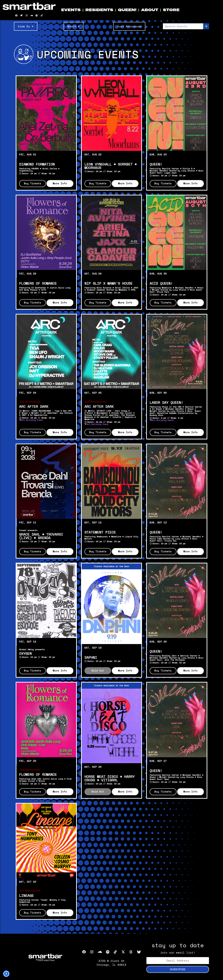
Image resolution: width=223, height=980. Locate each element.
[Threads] (131, 951)
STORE (171, 10)
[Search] (206, 26)
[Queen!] (177, 113)
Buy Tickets (32, 183)
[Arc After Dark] (46, 352)
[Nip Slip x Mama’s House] (111, 232)
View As (24, 26)
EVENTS (71, 10)
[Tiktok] (42, 15)
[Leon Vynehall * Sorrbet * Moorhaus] (111, 113)
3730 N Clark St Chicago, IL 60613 (111, 963)
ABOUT (149, 10)
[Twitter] (21, 15)
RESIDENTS (99, 10)
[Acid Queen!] (177, 232)
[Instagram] (26, 15)
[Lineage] (46, 841)
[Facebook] (16, 15)
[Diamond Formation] (46, 113)
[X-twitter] (123, 951)
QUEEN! (127, 10)
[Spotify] (36, 15)
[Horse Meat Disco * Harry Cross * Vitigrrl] (111, 726)
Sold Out (97, 670)
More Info (60, 183)
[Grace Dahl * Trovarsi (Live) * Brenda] (46, 481)
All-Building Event (32, 420)
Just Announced (129, 26)
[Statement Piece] (111, 481)
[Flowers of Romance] (46, 232)
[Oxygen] (46, 600)
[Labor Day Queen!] (177, 352)
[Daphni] (111, 606)
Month (71, 26)
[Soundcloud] (31, 15)
